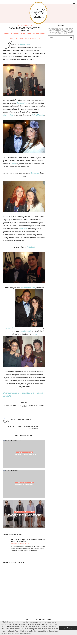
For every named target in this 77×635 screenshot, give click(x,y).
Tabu (14, 164)
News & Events (25, 33)
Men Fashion (14, 33)
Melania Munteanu (27, 288)
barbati (6, 405)
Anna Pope (35, 173)
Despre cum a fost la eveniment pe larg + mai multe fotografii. (23, 394)
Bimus (34, 334)
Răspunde (42, 539)
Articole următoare (17, 422)
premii (15, 405)
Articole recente (33, 428)
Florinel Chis (8, 115)
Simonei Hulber (25, 44)
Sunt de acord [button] (67, 628)
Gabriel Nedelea (38, 115)
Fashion (6, 33)
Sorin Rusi (23, 229)
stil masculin (35, 38)
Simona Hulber (31, 405)
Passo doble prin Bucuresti (19, 38)
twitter (24, 406)
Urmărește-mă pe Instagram (38, 620)
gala (10, 405)
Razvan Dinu (22, 103)
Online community (38, 33)
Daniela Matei (25, 331)
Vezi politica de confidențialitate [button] (21, 633)
